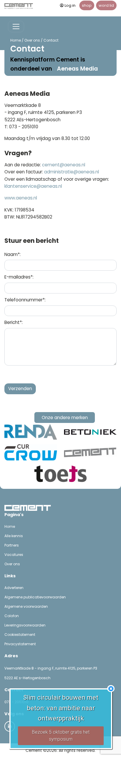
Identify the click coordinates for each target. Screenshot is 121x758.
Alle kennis (13, 535)
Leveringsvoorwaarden (25, 625)
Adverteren (13, 587)
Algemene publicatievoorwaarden (35, 597)
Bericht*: (13, 322)
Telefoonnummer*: (25, 300)
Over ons (32, 40)
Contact (50, 40)
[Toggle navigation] (16, 26)
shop (87, 5)
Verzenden (20, 388)
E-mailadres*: (18, 277)
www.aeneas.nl (20, 198)
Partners (11, 545)
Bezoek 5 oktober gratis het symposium (61, 735)
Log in (70, 5)
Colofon (11, 615)
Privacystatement (20, 643)
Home (15, 40)
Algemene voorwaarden (26, 606)
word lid (106, 5)
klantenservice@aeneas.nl (33, 186)
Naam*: (12, 254)
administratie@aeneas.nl (71, 172)
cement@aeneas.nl (63, 165)
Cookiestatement (19, 634)
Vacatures (13, 554)
